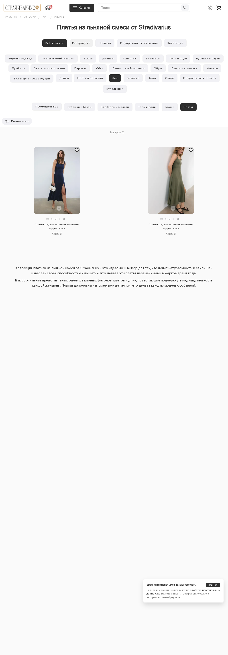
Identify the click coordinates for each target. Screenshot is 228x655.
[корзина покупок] (218, 7)
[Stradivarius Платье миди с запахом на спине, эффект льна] (57, 180)
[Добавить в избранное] (77, 150)
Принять (213, 585)
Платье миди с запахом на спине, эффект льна (57, 226)
